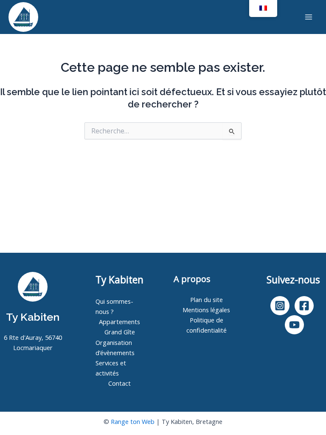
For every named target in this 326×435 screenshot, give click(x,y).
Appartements (119, 321)
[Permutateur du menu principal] (309, 17)
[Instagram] (279, 305)
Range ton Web (133, 421)
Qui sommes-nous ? (114, 306)
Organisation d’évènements (115, 347)
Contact (119, 383)
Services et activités (111, 368)
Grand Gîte (119, 332)
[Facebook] (304, 305)
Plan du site (206, 299)
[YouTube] (294, 324)
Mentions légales (206, 309)
